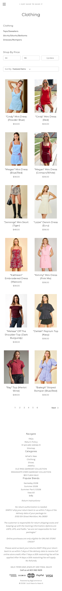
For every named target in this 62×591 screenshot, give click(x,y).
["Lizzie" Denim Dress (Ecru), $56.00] (46, 202)
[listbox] (22, 69)
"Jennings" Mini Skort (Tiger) (16, 224)
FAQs (31, 438)
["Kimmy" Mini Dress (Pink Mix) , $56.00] (46, 254)
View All (31, 492)
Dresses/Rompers (12, 39)
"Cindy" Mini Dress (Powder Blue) (16, 118)
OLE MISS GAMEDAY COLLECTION (31, 469)
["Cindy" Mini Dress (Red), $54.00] (46, 96)
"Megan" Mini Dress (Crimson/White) (45, 171)
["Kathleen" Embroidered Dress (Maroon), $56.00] (16, 254)
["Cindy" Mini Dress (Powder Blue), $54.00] (16, 96)
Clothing (31, 459)
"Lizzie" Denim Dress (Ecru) (46, 224)
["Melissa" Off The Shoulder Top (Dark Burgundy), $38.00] (16, 310)
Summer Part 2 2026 (31, 489)
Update (50, 58)
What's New (31, 456)
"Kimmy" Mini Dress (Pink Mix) (45, 277)
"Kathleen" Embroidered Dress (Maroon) (16, 278)
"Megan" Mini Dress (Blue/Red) (16, 171)
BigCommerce (36, 581)
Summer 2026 (31, 486)
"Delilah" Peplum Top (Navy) (45, 333)
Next (53, 407)
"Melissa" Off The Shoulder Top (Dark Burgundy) (16, 334)
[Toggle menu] (4, 4)
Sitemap (31, 448)
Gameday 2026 (31, 483)
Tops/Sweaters (10, 31)
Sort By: (8, 69)
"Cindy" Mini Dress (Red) (45, 118)
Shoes (31, 462)
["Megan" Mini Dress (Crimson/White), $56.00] (46, 149)
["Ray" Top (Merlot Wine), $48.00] (16, 367)
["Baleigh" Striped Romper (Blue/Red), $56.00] (46, 367)
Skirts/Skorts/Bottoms (15, 35)
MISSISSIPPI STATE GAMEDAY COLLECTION (31, 472)
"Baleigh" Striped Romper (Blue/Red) (45, 389)
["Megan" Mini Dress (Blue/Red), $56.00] (16, 149)
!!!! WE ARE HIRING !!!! (31, 445)
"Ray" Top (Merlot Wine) (16, 389)
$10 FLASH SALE (31, 475)
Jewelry (31, 465)
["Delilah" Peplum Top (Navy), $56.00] (46, 310)
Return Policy (31, 442)
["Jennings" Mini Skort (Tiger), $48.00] (16, 202)
